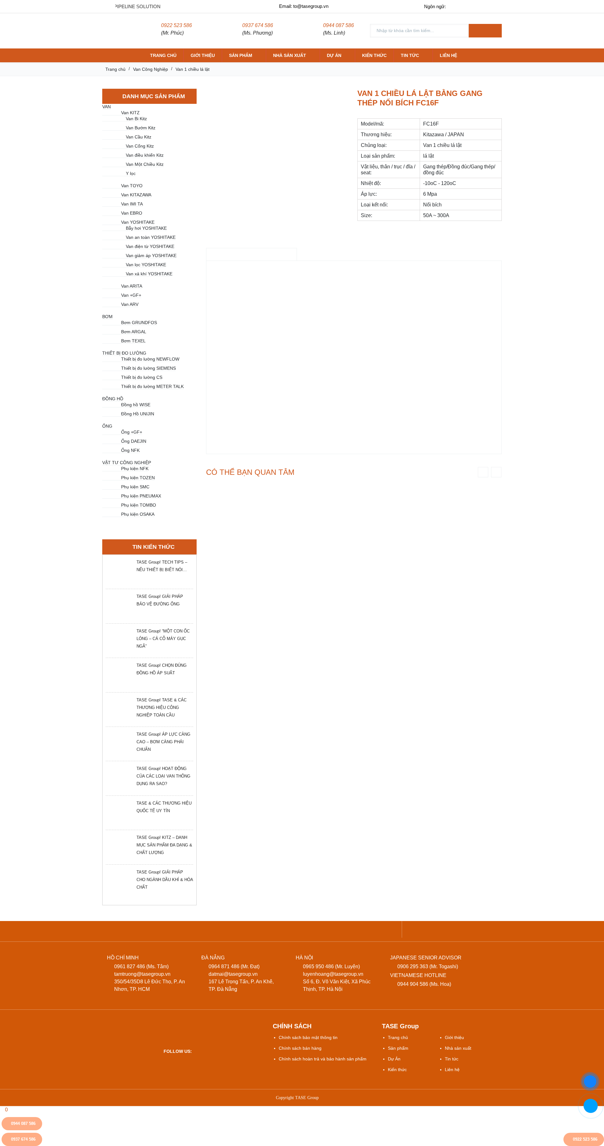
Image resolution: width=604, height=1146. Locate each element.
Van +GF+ (131, 295)
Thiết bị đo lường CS (141, 377)
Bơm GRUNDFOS (139, 322)
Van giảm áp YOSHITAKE (151, 255)
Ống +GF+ (131, 432)
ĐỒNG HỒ (112, 398)
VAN (106, 106)
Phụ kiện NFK (134, 468)
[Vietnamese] (455, 6)
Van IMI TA (132, 203)
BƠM (107, 316)
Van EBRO (131, 213)
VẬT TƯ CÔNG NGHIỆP (126, 462)
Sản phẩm (240, 55)
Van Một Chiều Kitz (145, 164)
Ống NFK (130, 450)
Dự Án (394, 1058)
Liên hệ (448, 55)
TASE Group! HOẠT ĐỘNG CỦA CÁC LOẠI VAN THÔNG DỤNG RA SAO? (163, 776)
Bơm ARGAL (133, 331)
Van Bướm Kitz (140, 127)
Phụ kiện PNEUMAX (141, 495)
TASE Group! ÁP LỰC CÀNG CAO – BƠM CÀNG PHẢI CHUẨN (163, 742)
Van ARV (129, 304)
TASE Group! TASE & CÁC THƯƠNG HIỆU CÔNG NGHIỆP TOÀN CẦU (162, 707)
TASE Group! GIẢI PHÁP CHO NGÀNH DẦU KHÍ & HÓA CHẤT (165, 880)
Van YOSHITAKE (137, 222)
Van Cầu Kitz (138, 136)
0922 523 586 (176, 25)
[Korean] (495, 6)
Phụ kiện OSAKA (137, 514)
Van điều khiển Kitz (145, 155)
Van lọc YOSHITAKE (146, 264)
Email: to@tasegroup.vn (303, 6)
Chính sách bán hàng (300, 1048)
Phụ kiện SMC (135, 486)
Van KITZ (130, 112)
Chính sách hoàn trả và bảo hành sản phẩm (322, 1058)
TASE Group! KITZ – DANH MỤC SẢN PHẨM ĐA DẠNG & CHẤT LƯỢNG (164, 845)
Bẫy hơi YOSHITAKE (146, 228)
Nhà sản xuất (289, 55)
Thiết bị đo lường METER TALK (152, 386)
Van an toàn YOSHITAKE (151, 237)
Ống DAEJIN (133, 441)
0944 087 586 (338, 25)
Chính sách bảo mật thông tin (308, 1037)
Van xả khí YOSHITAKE (149, 273)
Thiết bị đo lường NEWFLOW (150, 359)
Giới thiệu (203, 55)
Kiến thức (374, 55)
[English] (469, 6)
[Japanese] (482, 6)
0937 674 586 (257, 25)
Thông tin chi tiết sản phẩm (251, 254)
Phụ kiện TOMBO (138, 505)
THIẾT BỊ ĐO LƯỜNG (124, 353)
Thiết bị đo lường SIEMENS (148, 368)
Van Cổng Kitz (140, 146)
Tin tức (410, 55)
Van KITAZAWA (136, 194)
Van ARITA (131, 286)
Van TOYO (132, 185)
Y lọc (131, 173)
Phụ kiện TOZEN (138, 477)
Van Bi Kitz (136, 118)
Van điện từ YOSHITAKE (150, 246)
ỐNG (107, 426)
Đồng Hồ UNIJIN (137, 413)
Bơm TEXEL (133, 340)
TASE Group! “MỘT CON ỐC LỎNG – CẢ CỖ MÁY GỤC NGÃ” (163, 639)
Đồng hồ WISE (135, 404)
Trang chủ (163, 55)
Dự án (334, 55)
